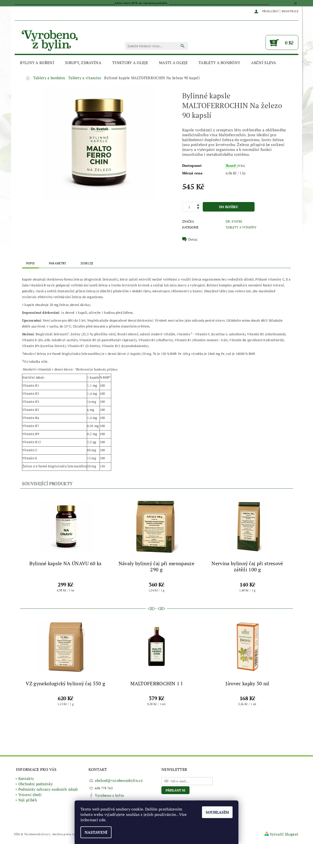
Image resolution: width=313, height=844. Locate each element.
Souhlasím (217, 812)
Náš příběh (27, 800)
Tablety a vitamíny (241, 227)
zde (102, 819)
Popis (30, 263)
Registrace (290, 11)
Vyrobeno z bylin (109, 795)
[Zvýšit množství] (198, 204)
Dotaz (193, 239)
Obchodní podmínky (35, 783)
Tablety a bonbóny (219, 62)
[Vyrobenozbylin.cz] (50, 40)
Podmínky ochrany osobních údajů (48, 789)
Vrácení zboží (30, 794)
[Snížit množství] (198, 208)
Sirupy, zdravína (83, 62)
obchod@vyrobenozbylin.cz (119, 780)
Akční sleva (263, 62)
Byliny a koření (37, 62)
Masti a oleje (173, 62)
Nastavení (96, 832)
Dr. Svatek (234, 221)
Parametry (58, 263)
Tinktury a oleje (130, 62)
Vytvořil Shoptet (284, 834)
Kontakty (26, 778)
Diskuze (87, 263)
